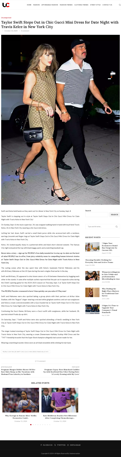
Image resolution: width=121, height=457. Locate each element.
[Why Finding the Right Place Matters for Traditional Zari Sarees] (92, 292)
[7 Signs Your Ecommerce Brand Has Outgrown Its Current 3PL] (92, 247)
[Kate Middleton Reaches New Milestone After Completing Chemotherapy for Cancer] (59, 400)
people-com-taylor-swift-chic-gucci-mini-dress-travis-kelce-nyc (26, 351)
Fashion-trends (66, 5)
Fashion (36, 5)
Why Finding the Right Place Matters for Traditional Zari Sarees (110, 292)
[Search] (120, 5)
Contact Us (107, 5)
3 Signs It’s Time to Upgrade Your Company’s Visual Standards (110, 309)
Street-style (95, 5)
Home (29, 5)
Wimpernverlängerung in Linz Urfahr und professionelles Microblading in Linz (111, 275)
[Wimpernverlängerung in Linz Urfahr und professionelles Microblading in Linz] (92, 275)
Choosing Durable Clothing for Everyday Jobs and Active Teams (99, 261)
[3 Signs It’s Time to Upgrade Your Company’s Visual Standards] (92, 309)
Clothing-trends (81, 5)
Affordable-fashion (49, 5)
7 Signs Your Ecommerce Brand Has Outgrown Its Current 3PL (109, 246)
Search (88, 210)
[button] (6, 406)
